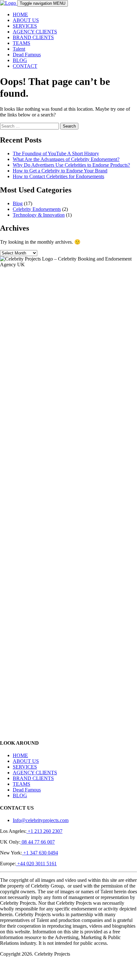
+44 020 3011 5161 (36, 863)
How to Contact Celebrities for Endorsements (58, 176)
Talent (19, 49)
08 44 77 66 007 (37, 842)
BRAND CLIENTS (33, 37)
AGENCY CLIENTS (35, 31)
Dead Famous (27, 54)
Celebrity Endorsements (37, 209)
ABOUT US (26, 20)
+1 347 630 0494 (40, 852)
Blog (18, 203)
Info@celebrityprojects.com (40, 820)
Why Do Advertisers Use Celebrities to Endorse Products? (71, 165)
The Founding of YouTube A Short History (56, 153)
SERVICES (25, 26)
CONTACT (25, 66)
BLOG (20, 60)
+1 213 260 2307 (44, 831)
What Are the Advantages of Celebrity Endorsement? (66, 159)
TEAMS (21, 43)
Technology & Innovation (39, 215)
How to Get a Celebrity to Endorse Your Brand (60, 170)
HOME (20, 14)
